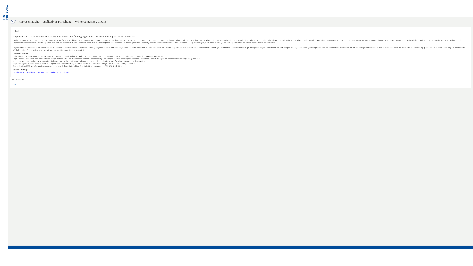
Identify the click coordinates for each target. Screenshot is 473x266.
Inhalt (14, 84)
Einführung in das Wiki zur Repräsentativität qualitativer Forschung (41, 72)
